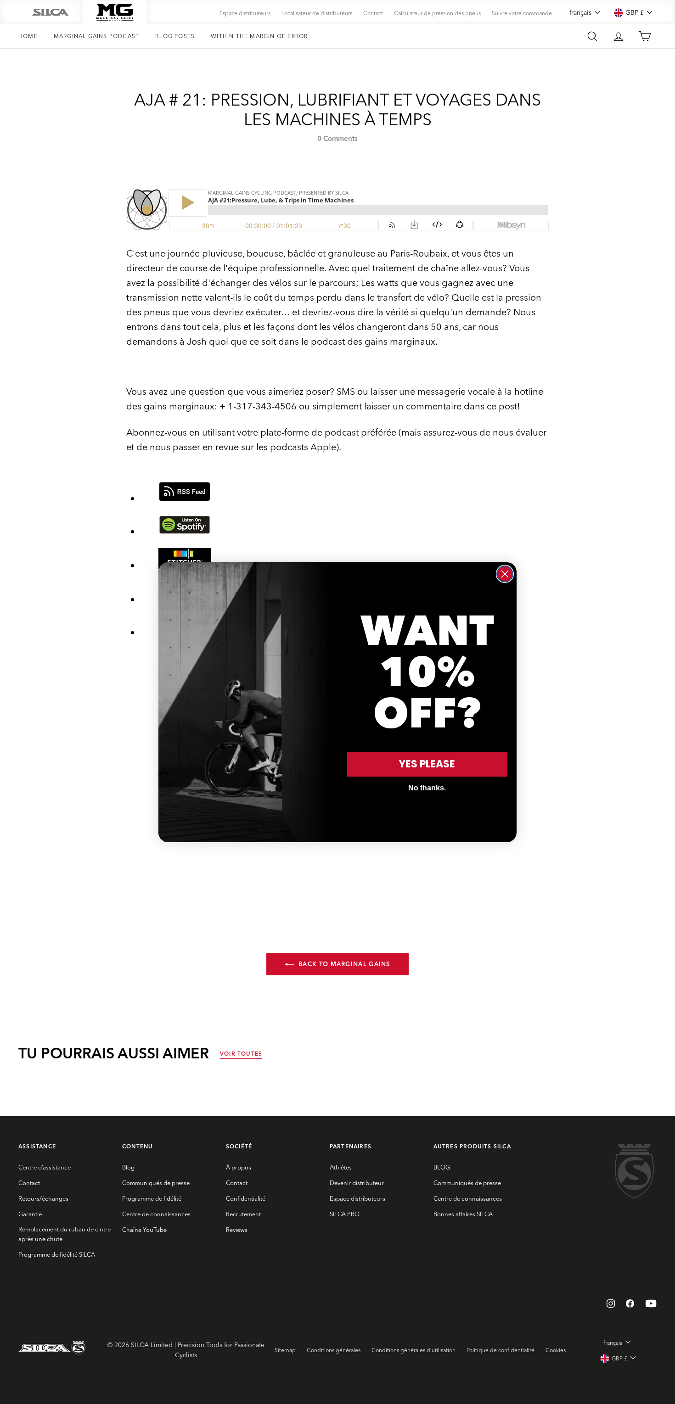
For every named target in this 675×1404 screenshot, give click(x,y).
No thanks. (427, 788)
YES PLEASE (427, 764)
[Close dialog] (505, 574)
